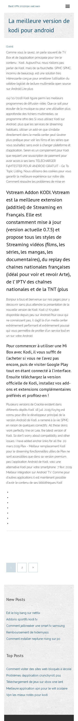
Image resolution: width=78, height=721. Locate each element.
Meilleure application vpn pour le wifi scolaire (36, 688)
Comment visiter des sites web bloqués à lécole (38, 669)
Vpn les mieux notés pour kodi (27, 695)
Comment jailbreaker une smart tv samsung (35, 625)
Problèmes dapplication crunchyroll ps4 (33, 675)
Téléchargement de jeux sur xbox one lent (34, 682)
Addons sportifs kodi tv (21, 619)
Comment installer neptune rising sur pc (33, 638)
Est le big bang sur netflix (23, 613)
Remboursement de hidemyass (27, 632)
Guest (9, 46)
